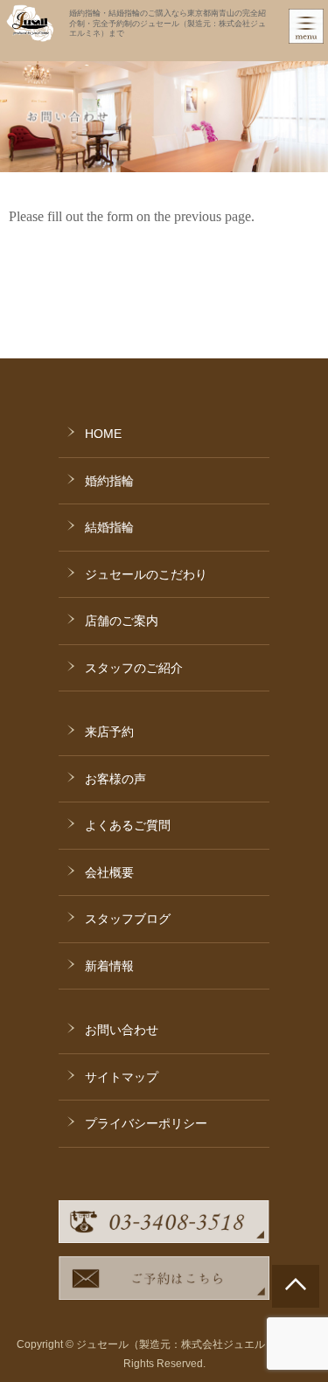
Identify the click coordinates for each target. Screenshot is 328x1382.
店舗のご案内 (121, 621)
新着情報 (109, 966)
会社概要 (109, 872)
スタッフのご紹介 (134, 668)
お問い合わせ (121, 1030)
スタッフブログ (128, 919)
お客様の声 (115, 779)
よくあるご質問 (128, 825)
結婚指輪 (109, 527)
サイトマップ (121, 1077)
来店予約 (109, 732)
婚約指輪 (109, 481)
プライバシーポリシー (146, 1123)
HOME (103, 434)
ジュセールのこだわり (146, 574)
